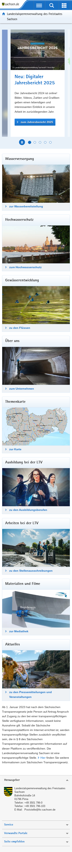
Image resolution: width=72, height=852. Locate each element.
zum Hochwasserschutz (25, 267)
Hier (43, 757)
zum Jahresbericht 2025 (32, 122)
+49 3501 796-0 (33, 802)
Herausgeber (12, 780)
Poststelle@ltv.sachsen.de (39, 809)
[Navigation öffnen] (39, 5)
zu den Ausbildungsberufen (28, 509)
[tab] (36, 780)
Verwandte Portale (15, 833)
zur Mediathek (18, 631)
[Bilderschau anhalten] (22, 142)
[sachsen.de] (11, 4)
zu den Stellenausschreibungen (31, 570)
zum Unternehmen (21, 388)
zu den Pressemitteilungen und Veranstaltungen (30, 694)
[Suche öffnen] (52, 5)
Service (8, 824)
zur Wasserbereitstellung (26, 206)
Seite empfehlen (14, 841)
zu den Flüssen (19, 327)
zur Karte (15, 449)
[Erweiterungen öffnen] (64, 5)
